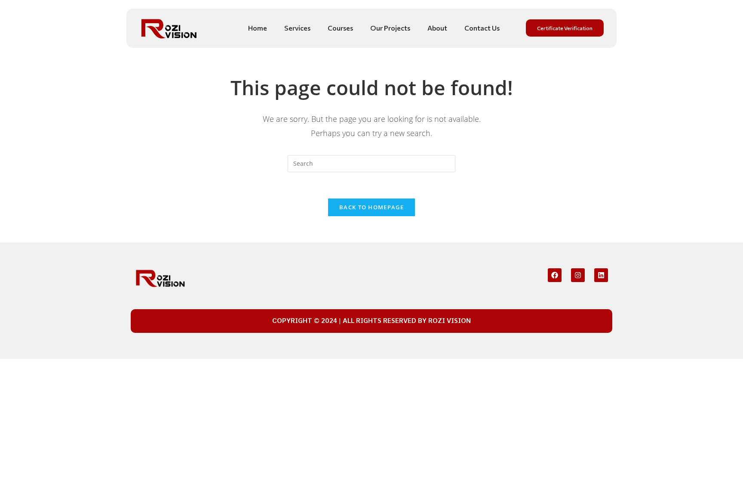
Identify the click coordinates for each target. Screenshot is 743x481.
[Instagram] (578, 275)
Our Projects (390, 28)
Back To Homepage (371, 207)
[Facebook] (555, 275)
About (437, 28)
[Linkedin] (601, 275)
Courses (340, 28)
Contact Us (482, 28)
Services (297, 28)
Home (257, 28)
